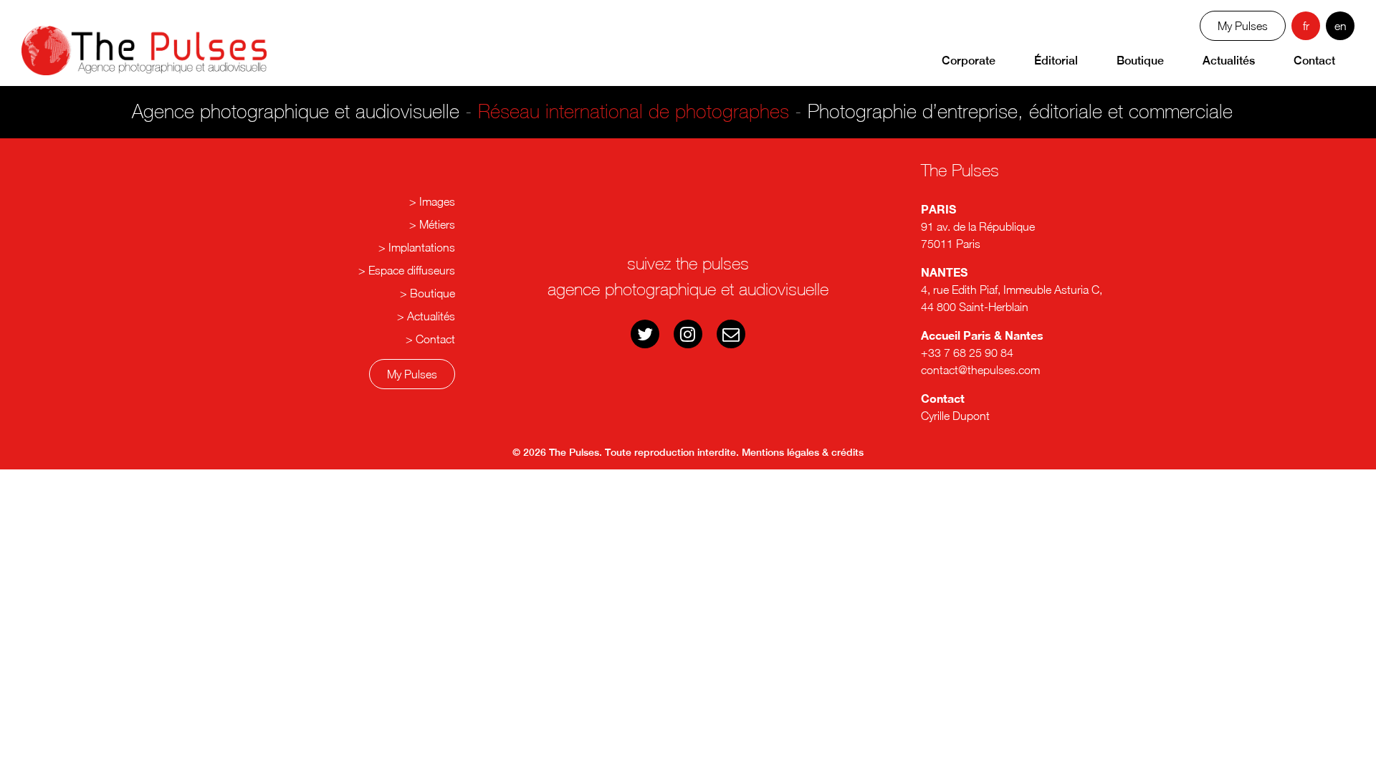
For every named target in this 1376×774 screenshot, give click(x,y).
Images (437, 201)
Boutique (1140, 60)
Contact (1314, 60)
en (1340, 25)
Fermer (695, 250)
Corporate (968, 60)
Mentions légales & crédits (803, 452)
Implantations (421, 247)
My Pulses (412, 374)
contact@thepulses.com (980, 369)
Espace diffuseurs (411, 270)
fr (1306, 25)
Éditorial (1056, 60)
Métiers (437, 224)
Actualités (1229, 60)
